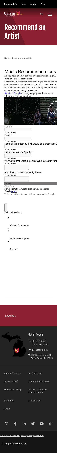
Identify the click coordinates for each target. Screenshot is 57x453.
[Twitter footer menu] (33, 424)
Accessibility (39, 436)
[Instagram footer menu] (6, 424)
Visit (24, 4)
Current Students (12, 373)
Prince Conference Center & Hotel (37, 391)
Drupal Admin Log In (15, 443)
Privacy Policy (27, 436)
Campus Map (34, 400)
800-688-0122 (40, 344)
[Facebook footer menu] (15, 424)
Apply (33, 4)
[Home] (13, 11)
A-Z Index (8, 400)
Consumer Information (39, 381)
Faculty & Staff (11, 381)
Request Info (10, 4)
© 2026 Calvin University (10, 436)
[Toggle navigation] (49, 14)
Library (7, 409)
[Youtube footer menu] (41, 424)
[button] (41, 14)
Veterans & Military (12, 389)
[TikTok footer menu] (50, 424)
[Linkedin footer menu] (24, 424)
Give (43, 4)
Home (7, 58)
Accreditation (35, 373)
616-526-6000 (38, 341)
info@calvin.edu (40, 350)
